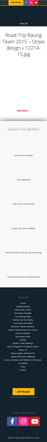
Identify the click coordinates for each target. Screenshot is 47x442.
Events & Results (22, 333)
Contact (23, 370)
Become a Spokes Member (23, 326)
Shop (23, 366)
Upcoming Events (22, 336)
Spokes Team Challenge (23, 343)
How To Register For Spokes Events (23, 346)
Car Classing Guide (23, 316)
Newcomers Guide (23, 310)
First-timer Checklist (23, 313)
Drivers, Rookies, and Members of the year (23, 360)
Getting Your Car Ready (23, 320)
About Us (23, 350)
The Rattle (22, 363)
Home (23, 303)
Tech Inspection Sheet (23, 323)
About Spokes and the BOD (23, 353)
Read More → (23, 110)
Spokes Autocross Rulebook (23, 356)
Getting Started (23, 306)
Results (23, 340)
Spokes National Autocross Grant (23, 330)
